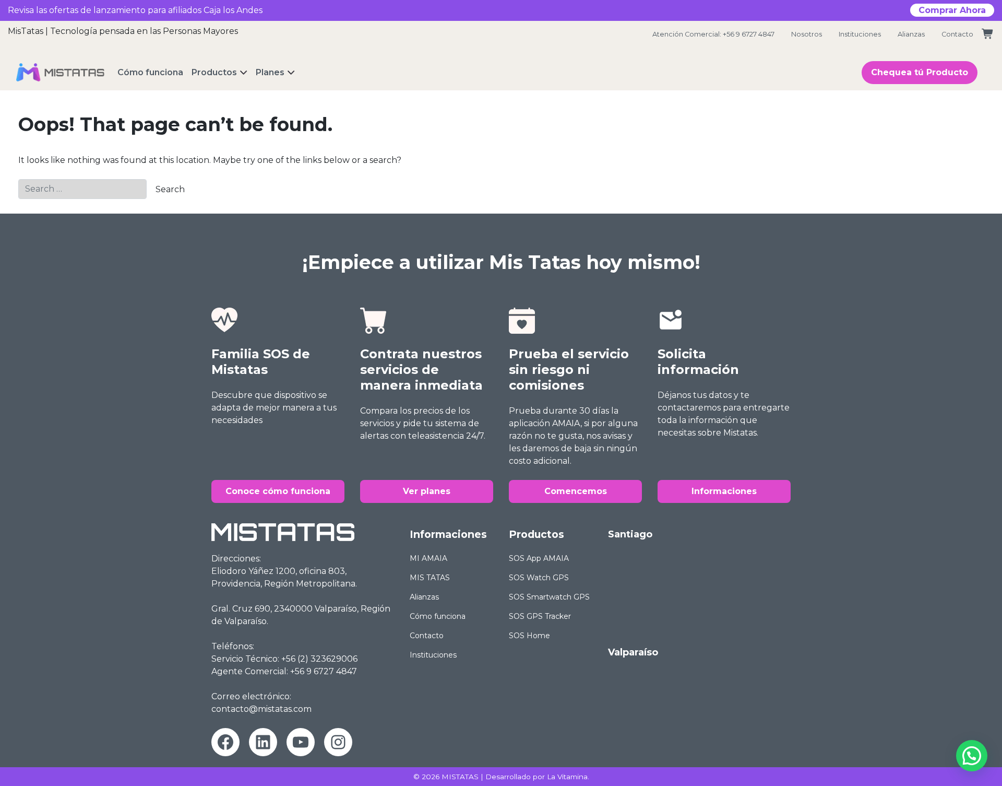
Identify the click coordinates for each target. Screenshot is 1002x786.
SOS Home (529, 635)
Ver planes (426, 491)
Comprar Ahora (952, 10)
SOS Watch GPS (539, 577)
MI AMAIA (428, 558)
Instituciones (860, 34)
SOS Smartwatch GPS (549, 597)
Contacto (957, 34)
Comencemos (575, 491)
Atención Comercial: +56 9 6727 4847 (713, 34)
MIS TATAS (430, 577)
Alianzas (911, 34)
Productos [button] (214, 72)
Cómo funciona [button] (150, 72)
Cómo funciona (438, 616)
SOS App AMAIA (539, 558)
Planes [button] (270, 72)
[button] (971, 755)
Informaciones (724, 491)
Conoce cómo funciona (277, 491)
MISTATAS (460, 776)
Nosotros (806, 34)
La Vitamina (567, 776)
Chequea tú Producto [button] (919, 72)
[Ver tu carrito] (988, 34)
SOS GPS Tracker (540, 616)
